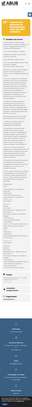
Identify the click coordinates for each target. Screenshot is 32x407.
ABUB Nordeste (9, 299)
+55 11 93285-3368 (16, 332)
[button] (30, 14)
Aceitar (4, 404)
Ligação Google (12, 290)
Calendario (10, 288)
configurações (20, 401)
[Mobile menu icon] (29, 4)
